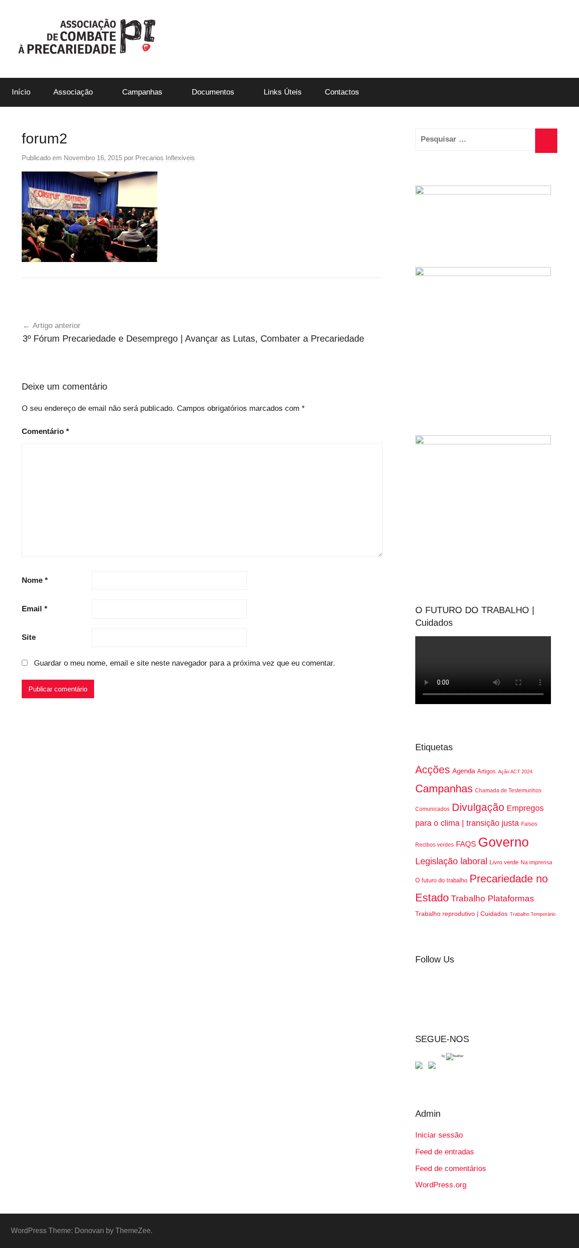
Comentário (45, 431)
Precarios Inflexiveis (165, 158)
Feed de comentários (450, 1168)
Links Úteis (283, 92)
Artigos (486, 771)
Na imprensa (536, 862)
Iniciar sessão (439, 1135)
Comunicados (432, 809)
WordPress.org (440, 1185)
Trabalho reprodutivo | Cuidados (461, 913)
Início (21, 92)
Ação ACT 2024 (515, 771)
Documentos (213, 92)
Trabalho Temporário (532, 914)
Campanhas (142, 92)
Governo (503, 841)
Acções (432, 770)
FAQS (466, 844)
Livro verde (503, 862)
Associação (73, 92)
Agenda (463, 771)
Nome (35, 580)
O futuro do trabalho (441, 880)
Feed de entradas (444, 1152)
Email (34, 609)
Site (29, 637)
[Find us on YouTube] (433, 1067)
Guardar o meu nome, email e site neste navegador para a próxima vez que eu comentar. (184, 663)
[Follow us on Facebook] (420, 1067)
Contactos (342, 92)
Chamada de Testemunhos (508, 790)
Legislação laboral (451, 861)
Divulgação (478, 807)
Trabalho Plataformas (492, 898)
